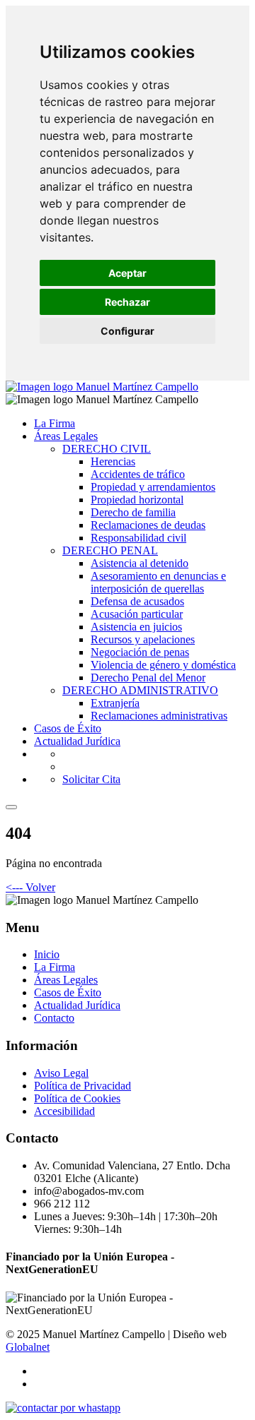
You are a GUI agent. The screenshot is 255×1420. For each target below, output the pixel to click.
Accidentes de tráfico (138, 474)
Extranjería (115, 703)
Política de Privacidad (82, 1086)
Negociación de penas (140, 652)
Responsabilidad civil (138, 538)
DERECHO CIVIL (106, 449)
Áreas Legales (66, 436)
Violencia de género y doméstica (163, 665)
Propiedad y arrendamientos (153, 487)
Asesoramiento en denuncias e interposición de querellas (158, 582)
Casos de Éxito (67, 728)
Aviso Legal (61, 1073)
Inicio (47, 954)
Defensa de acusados (137, 601)
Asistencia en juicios (136, 627)
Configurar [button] (127, 331)
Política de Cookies (77, 1098)
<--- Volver (30, 887)
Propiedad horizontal (137, 500)
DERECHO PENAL (110, 550)
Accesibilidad (64, 1111)
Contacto (54, 1018)
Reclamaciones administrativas (159, 716)
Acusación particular (137, 614)
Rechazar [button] (127, 302)
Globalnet (28, 1347)
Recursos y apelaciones (143, 639)
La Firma (54, 423)
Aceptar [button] (127, 273)
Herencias (113, 461)
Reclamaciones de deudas (148, 525)
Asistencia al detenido (139, 563)
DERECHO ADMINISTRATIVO (140, 690)
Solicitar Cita (91, 779)
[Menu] (11, 807)
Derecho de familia (133, 512)
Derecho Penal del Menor (148, 678)
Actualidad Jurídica (77, 741)
